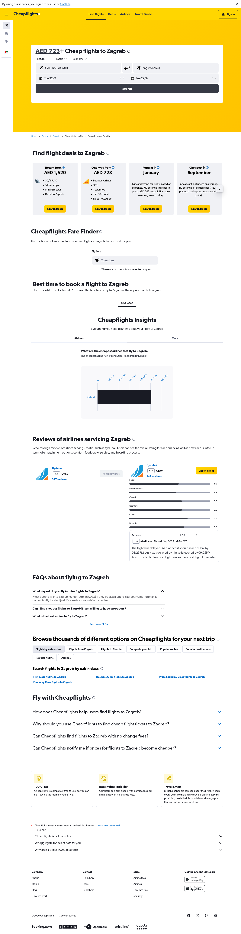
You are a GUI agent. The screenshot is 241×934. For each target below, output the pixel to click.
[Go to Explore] (6, 41)
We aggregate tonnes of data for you (58, 843)
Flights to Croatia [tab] (111, 649)
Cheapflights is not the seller (53, 836)
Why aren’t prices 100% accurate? (56, 849)
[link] (55, 209)
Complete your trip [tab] (141, 649)
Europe (45, 136)
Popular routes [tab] (169, 649)
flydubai (57, 468)
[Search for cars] (6, 33)
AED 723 (48, 50)
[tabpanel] (127, 387)
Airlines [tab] (79, 338)
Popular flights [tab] (44, 657)
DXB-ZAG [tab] (127, 302)
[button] (237, 4)
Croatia (56, 136)
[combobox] (43, 59)
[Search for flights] (6, 25)
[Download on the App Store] (195, 888)
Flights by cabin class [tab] (48, 649)
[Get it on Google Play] (195, 879)
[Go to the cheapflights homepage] (27, 14)
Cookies (65, 4)
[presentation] (128, 51)
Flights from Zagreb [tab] (81, 649)
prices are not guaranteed (108, 825)
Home (34, 136)
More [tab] (175, 338)
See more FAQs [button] (99, 624)
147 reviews (59, 479)
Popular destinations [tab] (198, 649)
